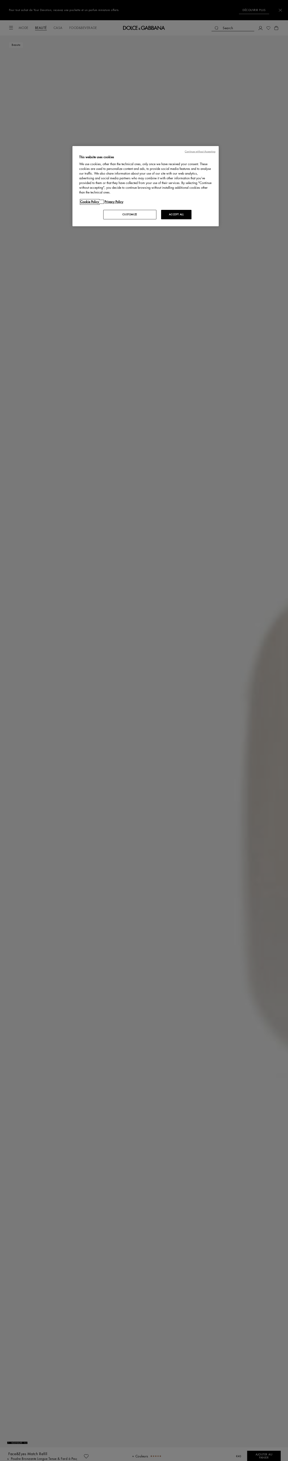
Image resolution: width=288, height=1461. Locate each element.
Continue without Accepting (200, 151)
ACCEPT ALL (176, 214)
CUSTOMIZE (129, 214)
